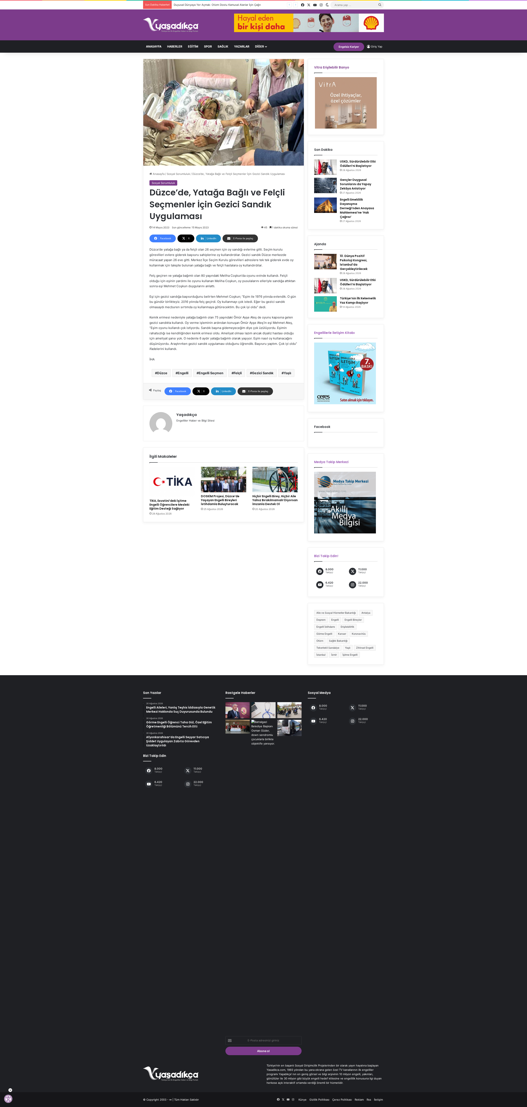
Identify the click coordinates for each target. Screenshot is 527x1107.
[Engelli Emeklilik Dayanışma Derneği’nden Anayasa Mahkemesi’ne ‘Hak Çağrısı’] (325, 205)
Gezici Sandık (262, 373)
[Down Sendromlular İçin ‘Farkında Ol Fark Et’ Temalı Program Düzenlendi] (263, 874)
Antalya (365, 612)
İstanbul (320, 654)
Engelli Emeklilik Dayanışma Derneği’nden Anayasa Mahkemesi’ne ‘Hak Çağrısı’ (357, 208)
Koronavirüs (359, 633)
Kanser (342, 633)
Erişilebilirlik (347, 626)
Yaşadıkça (186, 414)
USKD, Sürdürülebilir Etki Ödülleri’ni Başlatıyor (358, 163)
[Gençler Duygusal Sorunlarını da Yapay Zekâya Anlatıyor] (325, 185)
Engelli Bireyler (353, 619)
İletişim (378, 1099)
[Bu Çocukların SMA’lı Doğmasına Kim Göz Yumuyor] (237, 710)
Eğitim (193, 46)
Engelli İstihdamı (325, 626)
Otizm (319, 640)
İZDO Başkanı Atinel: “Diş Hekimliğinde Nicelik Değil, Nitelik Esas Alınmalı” (220, 4)
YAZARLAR (241, 46)
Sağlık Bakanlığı (338, 640)
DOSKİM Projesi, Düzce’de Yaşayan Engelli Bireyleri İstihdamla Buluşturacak (220, 500)
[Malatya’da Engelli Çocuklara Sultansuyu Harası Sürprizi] (289, 710)
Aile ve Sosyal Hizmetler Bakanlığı (336, 612)
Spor (208, 46)
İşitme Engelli (350, 654)
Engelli (183, 373)
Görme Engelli (324, 633)
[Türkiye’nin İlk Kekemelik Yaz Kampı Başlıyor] (325, 304)
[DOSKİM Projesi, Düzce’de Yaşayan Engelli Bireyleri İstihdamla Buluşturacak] (223, 479)
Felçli (238, 373)
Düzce (162, 373)
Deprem (320, 619)
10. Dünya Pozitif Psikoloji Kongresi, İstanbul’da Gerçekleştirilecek (353, 262)
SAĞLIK (223, 46)
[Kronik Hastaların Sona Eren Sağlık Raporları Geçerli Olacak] (263, 710)
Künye (302, 1099)
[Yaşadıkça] (171, 25)
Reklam (359, 1099)
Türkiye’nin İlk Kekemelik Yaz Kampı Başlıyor (358, 300)
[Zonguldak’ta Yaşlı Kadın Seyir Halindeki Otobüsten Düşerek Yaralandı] (289, 728)
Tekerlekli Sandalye (327, 647)
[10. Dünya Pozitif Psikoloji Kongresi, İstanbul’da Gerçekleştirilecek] (325, 261)
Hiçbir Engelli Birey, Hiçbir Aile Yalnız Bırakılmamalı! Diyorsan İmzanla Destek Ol (275, 500)
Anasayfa (153, 46)
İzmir (334, 654)
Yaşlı (287, 373)
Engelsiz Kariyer (349, 46)
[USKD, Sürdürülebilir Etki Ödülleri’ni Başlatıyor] (325, 167)
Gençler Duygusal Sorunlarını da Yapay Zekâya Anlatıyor (355, 184)
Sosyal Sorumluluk (178, 173)
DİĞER (259, 46)
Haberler (174, 46)
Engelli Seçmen (211, 373)
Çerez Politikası (342, 1099)
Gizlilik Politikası (319, 1099)
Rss (369, 1099)
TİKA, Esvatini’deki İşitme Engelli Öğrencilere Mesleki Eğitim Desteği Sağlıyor (169, 505)
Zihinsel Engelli (364, 647)
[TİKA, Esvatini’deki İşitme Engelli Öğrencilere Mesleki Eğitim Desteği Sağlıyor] (172, 482)
